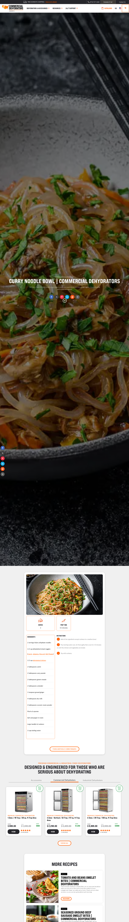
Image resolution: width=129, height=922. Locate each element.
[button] (3, 448)
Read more (66, 899)
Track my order (51, 2)
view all (64, 843)
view (14, 832)
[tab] (36, 780)
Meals (64, 874)
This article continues (64, 749)
